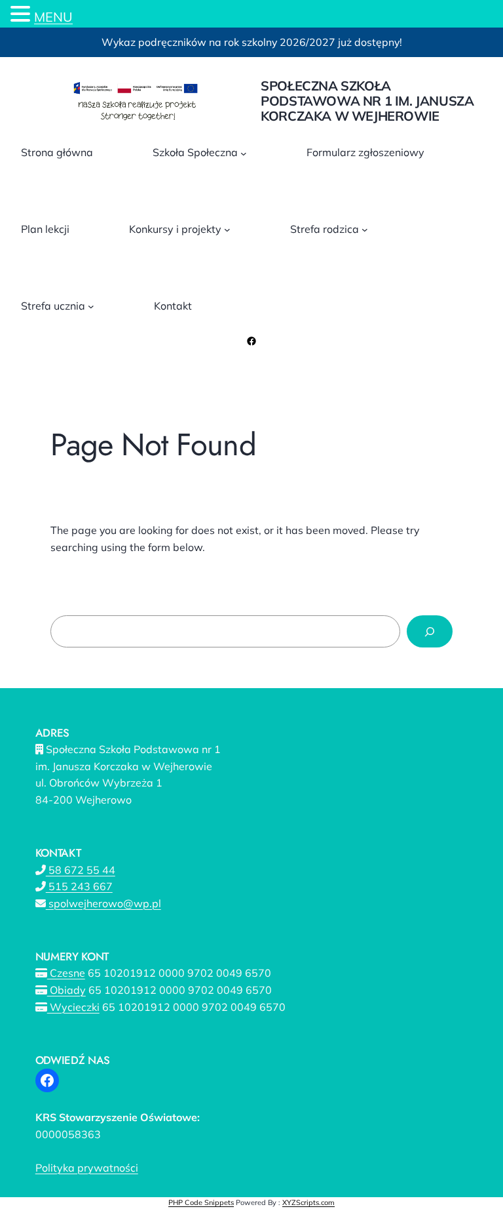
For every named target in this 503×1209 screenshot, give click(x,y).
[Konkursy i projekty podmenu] (227, 229)
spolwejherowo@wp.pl (103, 903)
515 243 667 (79, 886)
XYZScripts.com (308, 1202)
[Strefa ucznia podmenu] (91, 306)
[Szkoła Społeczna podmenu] (243, 153)
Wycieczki (73, 1007)
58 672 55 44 (80, 869)
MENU (53, 17)
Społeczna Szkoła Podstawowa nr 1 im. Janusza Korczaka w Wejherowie (367, 100)
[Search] (430, 631)
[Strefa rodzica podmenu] (365, 229)
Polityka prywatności (86, 1167)
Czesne (66, 972)
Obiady (66, 989)
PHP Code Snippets (201, 1202)
